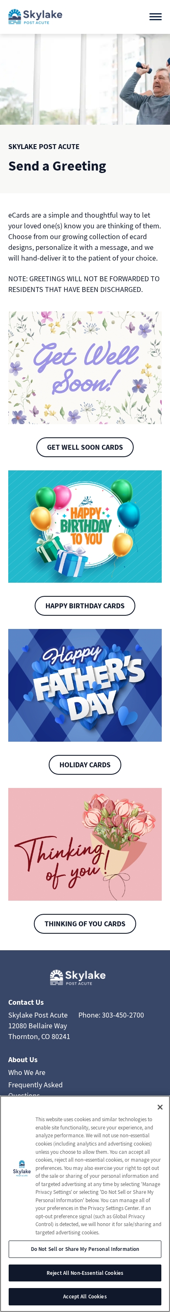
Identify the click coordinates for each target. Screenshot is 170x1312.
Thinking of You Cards (85, 923)
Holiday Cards (85, 764)
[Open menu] (155, 16)
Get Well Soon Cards (85, 447)
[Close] (160, 1107)
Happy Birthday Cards (85, 605)
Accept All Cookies (84, 1296)
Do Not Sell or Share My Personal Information (85, 1249)
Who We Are (26, 1072)
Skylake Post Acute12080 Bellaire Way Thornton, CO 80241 (39, 1025)
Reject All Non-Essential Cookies (85, 1272)
